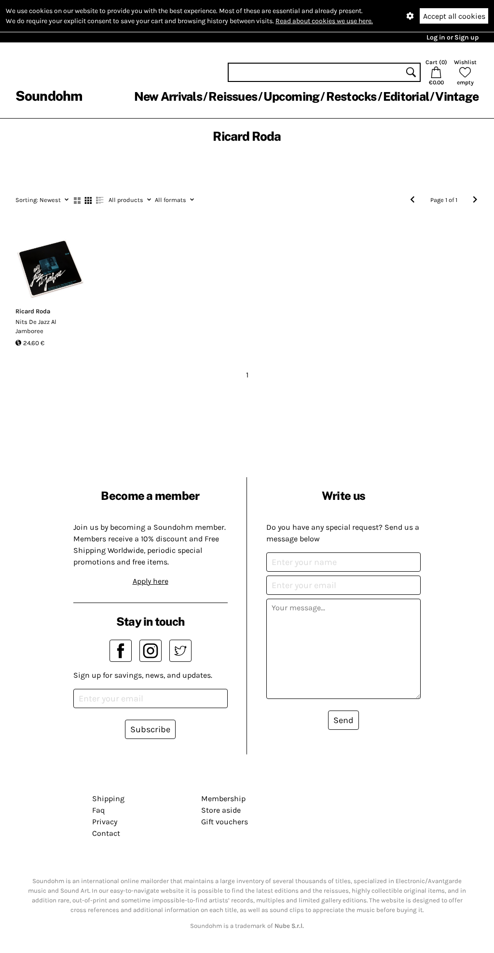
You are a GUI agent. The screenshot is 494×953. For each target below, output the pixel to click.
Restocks (351, 96)
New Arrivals (168, 96)
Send (343, 720)
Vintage (457, 96)
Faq (98, 810)
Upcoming (291, 96)
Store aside (221, 810)
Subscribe (150, 729)
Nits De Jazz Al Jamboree (35, 326)
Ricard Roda (32, 311)
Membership (223, 798)
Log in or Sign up (452, 37)
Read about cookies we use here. (324, 21)
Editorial (406, 96)
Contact (106, 833)
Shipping (108, 798)
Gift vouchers (224, 821)
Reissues (232, 96)
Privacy (104, 821)
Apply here (150, 581)
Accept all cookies (454, 16)
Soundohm (48, 96)
